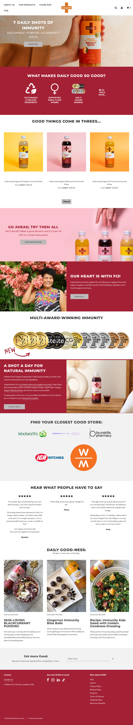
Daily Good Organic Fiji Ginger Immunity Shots (23, 181)
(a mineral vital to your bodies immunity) (35, 384)
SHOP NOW (33, 44)
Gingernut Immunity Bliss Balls (63, 621)
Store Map (45, 5)
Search (93, 683)
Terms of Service (97, 696)
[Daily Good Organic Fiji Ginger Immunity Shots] (23, 152)
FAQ (6, 10)
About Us (9, 5)
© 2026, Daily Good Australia (14, 718)
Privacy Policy (95, 686)
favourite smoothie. (30, 398)
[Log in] (122, 8)
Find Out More (14, 407)
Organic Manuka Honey (13, 390)
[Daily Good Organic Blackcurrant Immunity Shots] (66, 152)
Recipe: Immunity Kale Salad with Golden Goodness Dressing (108, 623)
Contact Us (8, 679)
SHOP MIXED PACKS (33, 242)
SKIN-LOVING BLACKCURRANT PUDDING (17, 623)
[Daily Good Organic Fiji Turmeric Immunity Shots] (109, 152)
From (23, 185)
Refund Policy (95, 690)
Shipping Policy (96, 700)
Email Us (93, 693)
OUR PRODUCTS (27, 5)
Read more (79, 297)
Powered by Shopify (36, 718)
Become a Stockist (97, 703)
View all (66, 201)
